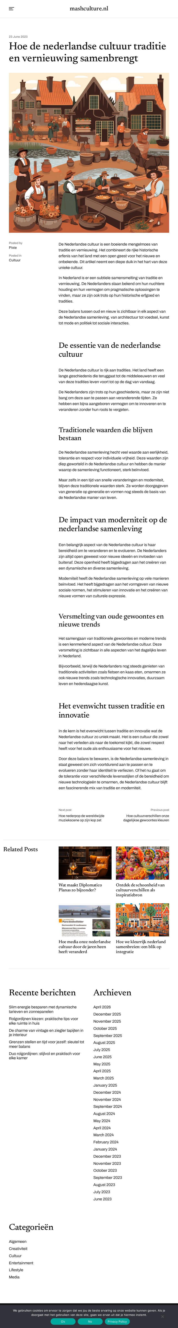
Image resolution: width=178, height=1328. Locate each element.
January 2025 (105, 1085)
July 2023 (101, 1192)
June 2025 (102, 1057)
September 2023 (107, 1177)
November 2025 (107, 1021)
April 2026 (102, 1007)
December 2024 (107, 1092)
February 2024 (106, 1142)
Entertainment (21, 1263)
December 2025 (107, 1014)
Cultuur (14, 260)
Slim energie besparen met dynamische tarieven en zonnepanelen (43, 1009)
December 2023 (107, 1156)
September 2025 (107, 1035)
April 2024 (102, 1128)
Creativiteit (18, 1249)
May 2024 (101, 1121)
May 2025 (101, 1064)
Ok (63, 1321)
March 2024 (103, 1135)
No (90, 1321)
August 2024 (104, 1114)
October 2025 (105, 1028)
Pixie (13, 247)
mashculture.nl (89, 9)
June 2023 (102, 1199)
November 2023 (107, 1163)
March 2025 (103, 1078)
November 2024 (107, 1099)
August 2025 (104, 1042)
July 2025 (101, 1050)
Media (14, 1277)
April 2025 (102, 1071)
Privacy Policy (117, 1321)
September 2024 (107, 1106)
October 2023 (105, 1170)
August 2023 (104, 1185)
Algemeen (17, 1241)
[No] (162, 1316)
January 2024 (105, 1149)
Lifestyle (16, 1270)
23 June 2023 (18, 36)
